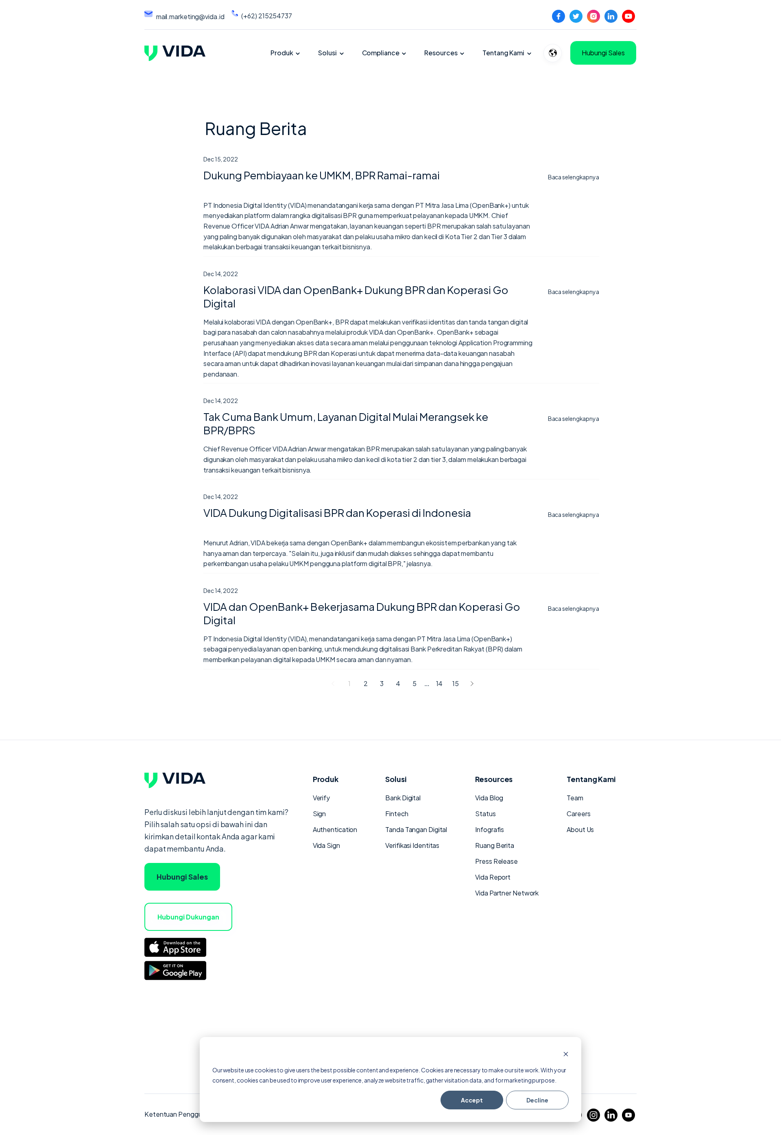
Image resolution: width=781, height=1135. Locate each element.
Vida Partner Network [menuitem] (507, 893)
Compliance (380, 52)
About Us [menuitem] (580, 829)
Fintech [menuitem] (396, 813)
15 (455, 683)
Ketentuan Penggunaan (180, 1114)
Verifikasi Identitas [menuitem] (412, 845)
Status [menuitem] (485, 813)
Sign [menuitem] (319, 813)
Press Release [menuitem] (496, 861)
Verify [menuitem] (321, 797)
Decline (537, 1100)
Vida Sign (326, 845)
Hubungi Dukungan (188, 917)
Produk (282, 52)
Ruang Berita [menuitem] (494, 845)
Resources (440, 52)
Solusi (327, 52)
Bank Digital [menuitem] (403, 797)
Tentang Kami (503, 52)
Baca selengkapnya (573, 177)
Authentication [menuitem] (335, 829)
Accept (472, 1100)
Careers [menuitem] (578, 813)
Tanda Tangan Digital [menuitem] (416, 829)
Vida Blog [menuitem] (489, 797)
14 (439, 683)
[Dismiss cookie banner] (566, 1055)
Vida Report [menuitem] (492, 877)
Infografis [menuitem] (489, 829)
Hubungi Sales (603, 52)
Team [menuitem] (575, 797)
